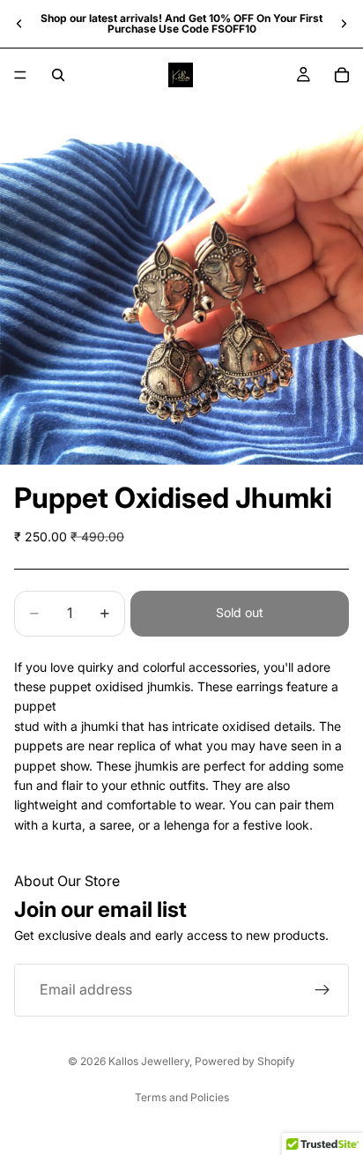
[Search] (58, 75)
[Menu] (20, 75)
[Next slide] (343, 23)
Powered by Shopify (245, 1061)
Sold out (239, 612)
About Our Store (67, 881)
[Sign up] (322, 990)
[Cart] (341, 75)
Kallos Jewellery (148, 1061)
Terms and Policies (182, 1097)
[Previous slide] (19, 23)
